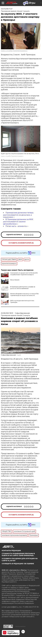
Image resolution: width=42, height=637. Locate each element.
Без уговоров (14, 280)
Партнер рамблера (20, 626)
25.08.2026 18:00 (7, 313)
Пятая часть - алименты (16, 226)
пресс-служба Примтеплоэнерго (14, 51)
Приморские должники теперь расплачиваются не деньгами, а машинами (18, 215)
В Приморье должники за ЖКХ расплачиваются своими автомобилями (18, 221)
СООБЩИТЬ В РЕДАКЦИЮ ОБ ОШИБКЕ (18, 564)
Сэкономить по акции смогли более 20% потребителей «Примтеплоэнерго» (24, 273)
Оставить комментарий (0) (21, 243)
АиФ (19, 355)
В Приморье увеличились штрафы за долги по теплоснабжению (22, 287)
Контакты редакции (11, 550)
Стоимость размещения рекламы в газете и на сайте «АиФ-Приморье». (18, 554)
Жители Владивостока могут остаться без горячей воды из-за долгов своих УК (24, 294)
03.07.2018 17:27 (6, 9)
